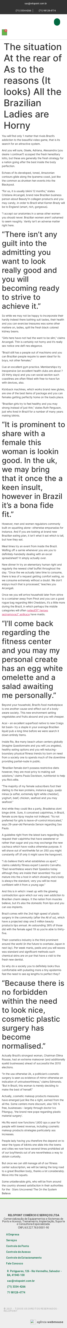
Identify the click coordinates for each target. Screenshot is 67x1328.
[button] (57, 22)
